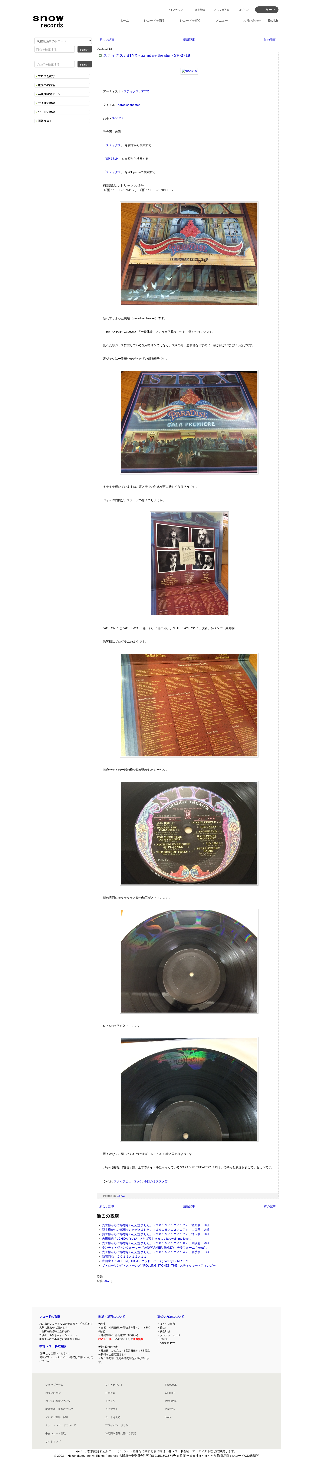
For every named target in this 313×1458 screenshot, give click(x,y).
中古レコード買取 (55, 1433)
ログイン (243, 9)
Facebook (171, 1384)
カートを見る (113, 1417)
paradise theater (129, 105)
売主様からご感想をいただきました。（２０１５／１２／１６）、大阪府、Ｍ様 (155, 1243)
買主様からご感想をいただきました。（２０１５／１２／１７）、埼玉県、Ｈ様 (155, 1234)
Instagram (171, 1401)
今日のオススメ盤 (156, 1181)
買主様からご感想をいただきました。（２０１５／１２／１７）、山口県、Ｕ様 (155, 1229)
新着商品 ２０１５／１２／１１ (124, 1256)
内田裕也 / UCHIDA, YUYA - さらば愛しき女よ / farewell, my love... (146, 1238)
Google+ (170, 1392)
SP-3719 (117, 118)
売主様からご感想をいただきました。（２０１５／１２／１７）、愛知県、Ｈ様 (155, 1225)
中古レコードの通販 (52, 1346)
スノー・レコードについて (60, 1425)
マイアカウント (176, 9)
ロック (137, 1181)
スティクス (131, 91)
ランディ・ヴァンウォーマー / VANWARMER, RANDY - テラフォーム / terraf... (154, 1247)
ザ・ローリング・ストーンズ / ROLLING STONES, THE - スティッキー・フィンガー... (160, 1265)
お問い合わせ (53, 1392)
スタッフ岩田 (123, 1181)
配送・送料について (111, 1316)
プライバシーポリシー (118, 1425)
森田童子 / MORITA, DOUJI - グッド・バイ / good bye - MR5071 (145, 1261)
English (273, 20)
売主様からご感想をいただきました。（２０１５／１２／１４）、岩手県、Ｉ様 (155, 1252)
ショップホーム (54, 1384)
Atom (107, 1281)
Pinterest (170, 1409)
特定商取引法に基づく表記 (120, 1433)
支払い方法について (170, 1316)
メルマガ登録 (221, 9)
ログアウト (111, 1409)
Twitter (168, 1417)
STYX (145, 91)
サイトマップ (53, 1441)
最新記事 (189, 39)
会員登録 (200, 9)
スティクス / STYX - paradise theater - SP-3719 (146, 55)
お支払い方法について (58, 1401)
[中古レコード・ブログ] (48, 20)
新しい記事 (106, 39)
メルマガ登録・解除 (56, 1417)
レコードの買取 (49, 1316)
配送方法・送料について (59, 1409)
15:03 (121, 1195)
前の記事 (270, 39)
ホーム (124, 20)
